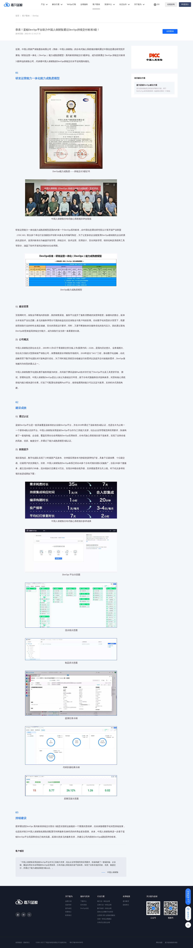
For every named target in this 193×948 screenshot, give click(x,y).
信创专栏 (68, 905)
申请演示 (185, 4)
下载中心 (83, 901)
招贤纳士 (68, 912)
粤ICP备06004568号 (76, 942)
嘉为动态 (68, 908)
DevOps (35, 16)
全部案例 (170, 31)
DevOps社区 (84, 908)
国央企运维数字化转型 (105, 912)
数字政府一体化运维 (104, 908)
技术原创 (83, 905)
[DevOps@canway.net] (23, 914)
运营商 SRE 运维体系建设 (106, 915)
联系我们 (68, 915)
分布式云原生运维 (103, 922)
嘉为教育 (126, 901)
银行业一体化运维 (103, 901)
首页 (17, 16)
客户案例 (26, 16)
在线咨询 (171, 4)
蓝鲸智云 (126, 905)
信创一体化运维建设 (104, 919)
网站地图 (159, 942)
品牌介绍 (68, 901)
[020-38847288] (29, 914)
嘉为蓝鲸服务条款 (171, 942)
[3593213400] (17, 914)
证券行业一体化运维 (104, 905)
